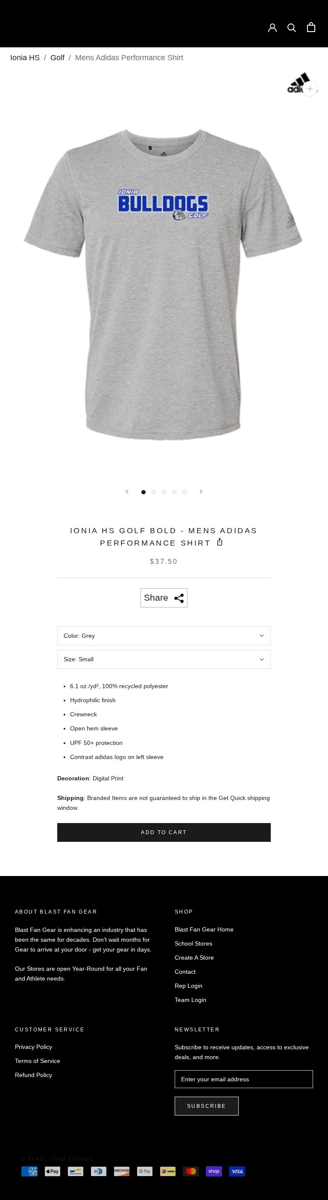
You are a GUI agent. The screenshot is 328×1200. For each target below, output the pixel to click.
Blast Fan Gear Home (204, 929)
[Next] (201, 491)
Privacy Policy (33, 1046)
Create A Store (194, 957)
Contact (185, 971)
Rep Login (188, 985)
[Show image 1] (143, 492)
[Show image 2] (154, 492)
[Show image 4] (174, 492)
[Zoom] (309, 88)
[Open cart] (311, 27)
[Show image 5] (184, 492)
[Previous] (127, 491)
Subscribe (206, 1106)
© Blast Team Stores (57, 1159)
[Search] (291, 27)
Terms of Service (37, 1060)
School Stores (193, 943)
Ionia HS (25, 57)
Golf (57, 57)
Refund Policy (33, 1075)
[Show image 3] (164, 492)
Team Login (190, 999)
